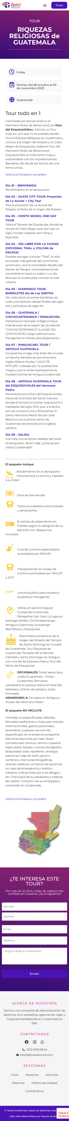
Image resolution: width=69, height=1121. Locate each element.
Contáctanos (34, 1091)
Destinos (18, 1083)
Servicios (52, 1074)
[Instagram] (34, 1042)
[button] (45, 5)
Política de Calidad (44, 1083)
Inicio (15, 1074)
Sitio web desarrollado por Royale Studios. (34, 1116)
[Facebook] (27, 1042)
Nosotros (32, 1074)
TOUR (34, 21)
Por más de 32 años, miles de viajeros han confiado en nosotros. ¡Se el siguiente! (34, 892)
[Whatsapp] (42, 1042)
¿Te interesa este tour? (34, 881)
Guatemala (25, 100)
